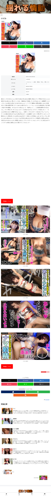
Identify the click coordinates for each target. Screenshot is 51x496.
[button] (42, 46)
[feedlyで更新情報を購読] (38, 392)
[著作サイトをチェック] (13, 392)
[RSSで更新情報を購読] (25, 395)
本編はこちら (7, 201)
